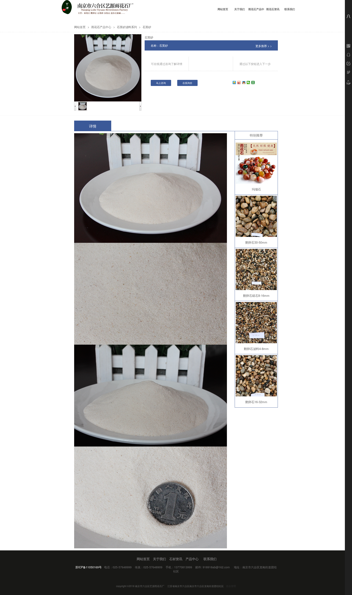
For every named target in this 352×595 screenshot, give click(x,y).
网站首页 (223, 9)
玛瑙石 (256, 189)
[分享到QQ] (243, 82)
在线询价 (187, 83)
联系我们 (289, 9)
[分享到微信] (248, 82)
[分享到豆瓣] (253, 82)
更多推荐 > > (263, 46)
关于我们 (239, 9)
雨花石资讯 (272, 9)
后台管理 (231, 586)
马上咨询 (161, 83)
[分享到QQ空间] (234, 82)
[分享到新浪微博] (239, 82)
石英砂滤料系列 (127, 27)
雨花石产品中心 (256, 12)
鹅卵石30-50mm (256, 242)
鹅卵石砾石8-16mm (256, 295)
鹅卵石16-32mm (256, 402)
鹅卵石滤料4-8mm (256, 348)
